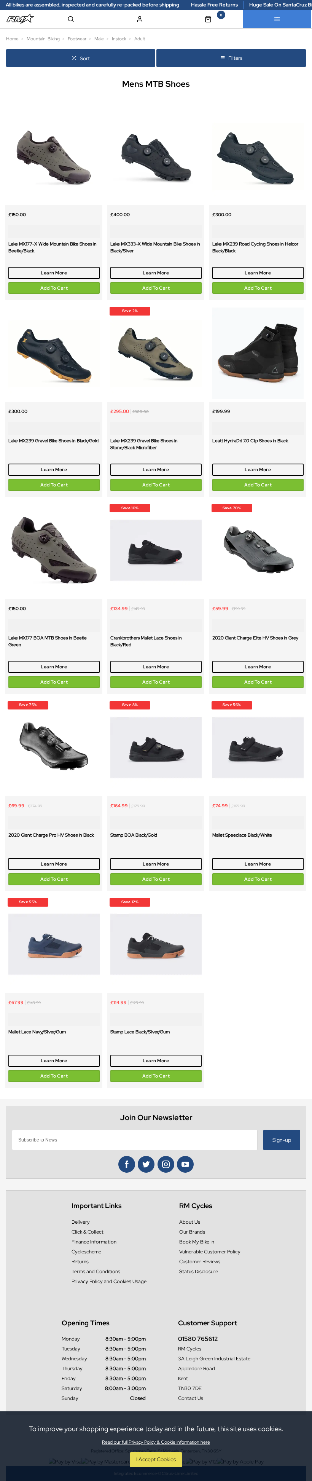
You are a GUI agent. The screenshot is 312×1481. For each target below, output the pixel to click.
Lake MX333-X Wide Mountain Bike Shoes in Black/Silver (155, 247)
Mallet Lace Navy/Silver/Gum (37, 1032)
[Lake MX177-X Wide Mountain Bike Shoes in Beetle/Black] (53, 156)
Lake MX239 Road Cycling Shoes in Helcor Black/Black (255, 247)
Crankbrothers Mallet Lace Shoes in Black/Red (146, 641)
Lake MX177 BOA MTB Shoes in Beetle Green (47, 641)
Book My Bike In (196, 1242)
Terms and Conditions (96, 1271)
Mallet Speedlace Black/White (242, 835)
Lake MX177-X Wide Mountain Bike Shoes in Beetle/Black (52, 247)
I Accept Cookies (156, 1459)
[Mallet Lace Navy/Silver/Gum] (53, 944)
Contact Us (190, 1398)
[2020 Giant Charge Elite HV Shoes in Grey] (257, 550)
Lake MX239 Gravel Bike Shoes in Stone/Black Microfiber (144, 444)
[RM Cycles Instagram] (166, 1164)
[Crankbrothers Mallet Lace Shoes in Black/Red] (155, 550)
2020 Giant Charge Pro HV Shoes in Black (51, 835)
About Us (189, 1222)
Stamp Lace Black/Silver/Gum (140, 1032)
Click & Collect (87, 1232)
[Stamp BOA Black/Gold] (155, 747)
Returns (80, 1261)
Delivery (81, 1222)
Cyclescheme (86, 1251)
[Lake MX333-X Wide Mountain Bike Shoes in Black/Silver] (155, 156)
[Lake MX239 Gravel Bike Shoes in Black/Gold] (53, 353)
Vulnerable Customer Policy (209, 1251)
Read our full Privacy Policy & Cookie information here (156, 1442)
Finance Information (94, 1242)
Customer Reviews (199, 1261)
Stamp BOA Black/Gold (133, 835)
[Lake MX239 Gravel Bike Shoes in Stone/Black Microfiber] (155, 353)
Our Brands (192, 1232)
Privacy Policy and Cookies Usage (109, 1281)
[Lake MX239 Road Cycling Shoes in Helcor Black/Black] (257, 156)
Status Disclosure (198, 1271)
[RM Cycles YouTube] (185, 1164)
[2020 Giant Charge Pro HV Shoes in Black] (53, 747)
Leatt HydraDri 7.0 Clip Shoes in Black (250, 441)
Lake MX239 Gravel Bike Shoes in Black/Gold (53, 441)
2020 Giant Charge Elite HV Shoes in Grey (255, 638)
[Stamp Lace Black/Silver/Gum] (155, 944)
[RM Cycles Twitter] (146, 1164)
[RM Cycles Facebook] (126, 1164)
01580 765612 (198, 1339)
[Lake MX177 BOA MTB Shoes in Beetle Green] (53, 550)
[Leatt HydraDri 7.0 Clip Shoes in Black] (257, 353)
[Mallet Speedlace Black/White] (257, 747)
